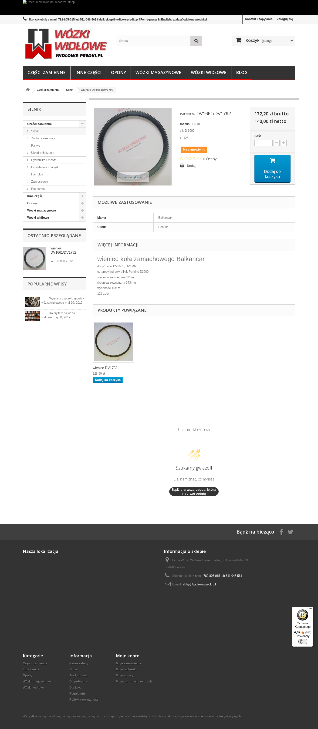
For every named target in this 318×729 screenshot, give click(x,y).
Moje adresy (124, 675)
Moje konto (127, 655)
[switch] (302, 641)
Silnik (34, 131)
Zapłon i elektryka (42, 138)
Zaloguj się (285, 19)
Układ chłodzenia (42, 153)
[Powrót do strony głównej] (27, 90)
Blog (241, 72)
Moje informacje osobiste (134, 681)
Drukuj (191, 166)
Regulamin (77, 693)
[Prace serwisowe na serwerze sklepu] (159, 7)
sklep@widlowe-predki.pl (199, 584)
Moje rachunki (126, 669)
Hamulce (36, 174)
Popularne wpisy (47, 284)
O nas (73, 669)
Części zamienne (46, 72)
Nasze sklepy (78, 663)
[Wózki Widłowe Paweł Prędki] (66, 43)
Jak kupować (78, 675)
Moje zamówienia (128, 663)
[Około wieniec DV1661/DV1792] (34, 258)
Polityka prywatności (84, 699)
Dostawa (75, 687)
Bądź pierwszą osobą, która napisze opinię (194, 491)
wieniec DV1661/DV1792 (63, 250)
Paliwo (35, 145)
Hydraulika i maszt (43, 160)
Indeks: (185, 124)
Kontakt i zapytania (258, 19)
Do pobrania (78, 681)
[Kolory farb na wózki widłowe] (32, 316)
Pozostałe (37, 189)
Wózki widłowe (209, 72)
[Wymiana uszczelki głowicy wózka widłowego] (32, 301)
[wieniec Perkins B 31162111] (113, 342)
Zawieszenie (39, 181)
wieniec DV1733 (105, 368)
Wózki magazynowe (158, 72)
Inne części (88, 72)
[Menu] (310, 609)
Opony (118, 72)
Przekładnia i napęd (44, 167)
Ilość (257, 136)
